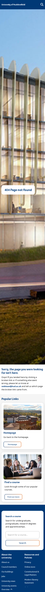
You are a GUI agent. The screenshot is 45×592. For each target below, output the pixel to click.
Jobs (3, 576)
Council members (9, 566)
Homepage (12, 444)
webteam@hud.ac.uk (11, 386)
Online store (29, 566)
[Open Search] (42, 4)
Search (22, 543)
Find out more (13, 497)
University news (8, 581)
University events (9, 585)
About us (5, 562)
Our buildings (7, 571)
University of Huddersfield (13, 4)
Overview (6, 589)
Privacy (27, 562)
